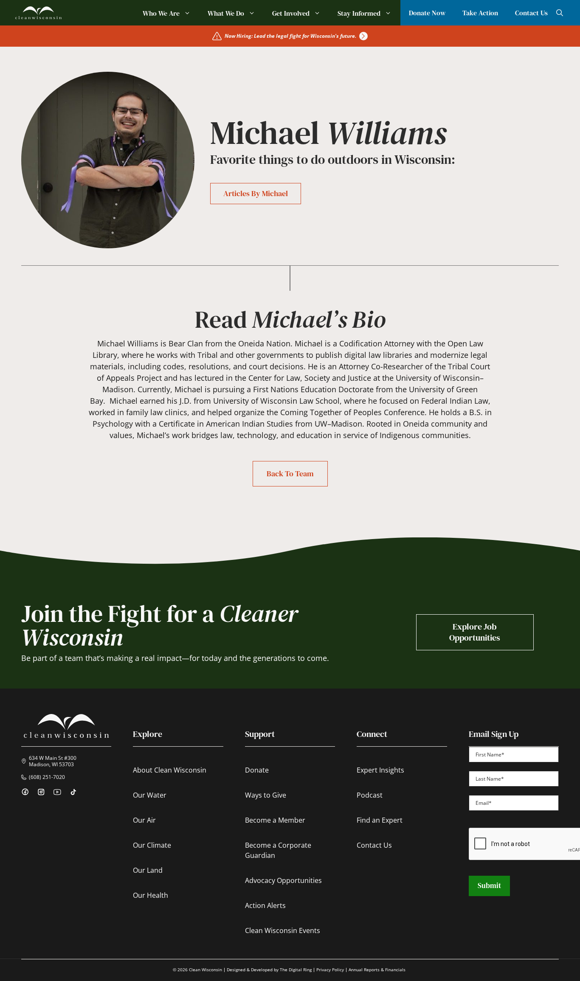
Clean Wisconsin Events (282, 930)
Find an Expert (380, 820)
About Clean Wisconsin (169, 770)
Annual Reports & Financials (377, 970)
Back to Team (290, 473)
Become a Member (275, 820)
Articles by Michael (255, 193)
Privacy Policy (330, 970)
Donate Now (427, 12)
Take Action (480, 12)
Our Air (144, 820)
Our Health (150, 895)
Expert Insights (380, 770)
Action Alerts (265, 905)
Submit (489, 885)
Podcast (370, 795)
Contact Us (531, 12)
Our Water (149, 795)
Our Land (148, 870)
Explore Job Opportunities (474, 632)
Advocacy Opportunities (283, 880)
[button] (559, 12)
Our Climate (152, 845)
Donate (257, 770)
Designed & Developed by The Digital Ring (269, 970)
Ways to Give (265, 795)
